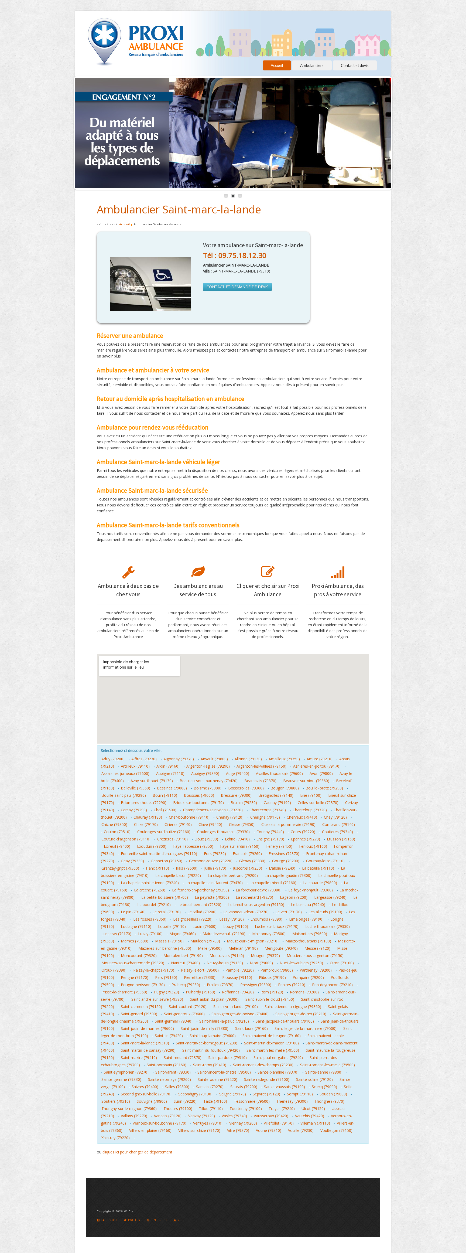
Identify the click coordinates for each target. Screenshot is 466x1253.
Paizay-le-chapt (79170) (153, 970)
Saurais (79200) (243, 1086)
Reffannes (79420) (238, 992)
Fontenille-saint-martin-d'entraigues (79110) (159, 853)
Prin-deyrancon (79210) (332, 984)
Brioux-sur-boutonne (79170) (198, 802)
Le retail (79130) (166, 911)
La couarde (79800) (320, 882)
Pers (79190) (166, 977)
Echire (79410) (237, 839)
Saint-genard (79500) (139, 1013)
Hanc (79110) (157, 868)
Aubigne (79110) (170, 773)
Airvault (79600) (214, 758)
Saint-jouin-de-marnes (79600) (147, 1028)
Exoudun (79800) (151, 846)
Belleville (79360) (135, 788)
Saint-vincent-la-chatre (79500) (224, 1072)
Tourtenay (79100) (245, 1108)
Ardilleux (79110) (135, 766)
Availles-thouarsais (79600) (279, 773)
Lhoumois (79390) (266, 919)
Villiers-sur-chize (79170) (199, 1130)
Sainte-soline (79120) (314, 1079)
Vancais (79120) (167, 1115)
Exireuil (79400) (117, 846)
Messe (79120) (317, 948)
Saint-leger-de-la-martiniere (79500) (306, 1028)
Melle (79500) (210, 948)
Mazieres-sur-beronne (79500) (164, 948)
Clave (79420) (210, 824)
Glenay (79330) (252, 860)
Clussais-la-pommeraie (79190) (288, 824)
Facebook (109, 1220)
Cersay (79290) (134, 809)
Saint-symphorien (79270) (126, 1072)
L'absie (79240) (282, 868)
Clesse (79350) (242, 824)
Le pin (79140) (133, 911)
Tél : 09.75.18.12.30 (234, 255)
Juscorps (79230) (247, 868)
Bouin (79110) (165, 795)
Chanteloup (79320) (310, 809)
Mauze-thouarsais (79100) (308, 941)
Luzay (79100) (150, 933)
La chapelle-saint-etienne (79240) (150, 882)
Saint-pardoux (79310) (227, 1057)
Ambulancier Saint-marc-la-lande (179, 209)
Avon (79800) (321, 773)
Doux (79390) (206, 839)
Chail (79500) (165, 809)
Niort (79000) (261, 962)
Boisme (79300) (207, 788)
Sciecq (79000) (324, 1086)
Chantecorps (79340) (267, 809)
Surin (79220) (185, 1101)
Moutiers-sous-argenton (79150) (315, 955)
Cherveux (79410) (302, 817)
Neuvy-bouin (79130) (225, 962)
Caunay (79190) (277, 802)
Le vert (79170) (288, 911)
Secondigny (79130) (195, 1094)
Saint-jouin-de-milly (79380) (204, 1028)
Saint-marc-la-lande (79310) (145, 1043)
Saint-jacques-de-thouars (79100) (285, 1021)
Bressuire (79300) (236, 795)
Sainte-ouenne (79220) (217, 1079)
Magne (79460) (182, 933)
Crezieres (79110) (172, 839)
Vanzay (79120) (201, 1115)
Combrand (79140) (338, 824)
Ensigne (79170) (270, 839)
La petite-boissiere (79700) (164, 897)
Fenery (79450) (279, 846)
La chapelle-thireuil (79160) (272, 882)
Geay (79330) (132, 860)
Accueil (277, 65)
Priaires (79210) (291, 984)
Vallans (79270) (134, 1115)
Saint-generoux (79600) (184, 1013)
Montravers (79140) (227, 955)
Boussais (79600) (199, 795)
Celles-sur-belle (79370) (318, 802)
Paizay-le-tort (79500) (200, 970)
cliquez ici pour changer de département (137, 1152)
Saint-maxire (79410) (139, 1057)
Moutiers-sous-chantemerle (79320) (132, 962)
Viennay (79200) (243, 1123)
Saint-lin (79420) (169, 1035)
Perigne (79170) (134, 977)
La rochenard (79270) (254, 897)
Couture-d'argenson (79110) (125, 839)
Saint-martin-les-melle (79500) (272, 1050)
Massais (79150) (169, 941)
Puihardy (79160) (200, 992)
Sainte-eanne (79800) (323, 1072)
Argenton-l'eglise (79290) (208, 766)
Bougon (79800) (284, 788)
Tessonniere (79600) (252, 1101)
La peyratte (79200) (212, 897)
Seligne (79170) (232, 1094)
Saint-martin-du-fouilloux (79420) (211, 1050)
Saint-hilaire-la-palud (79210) (224, 1021)
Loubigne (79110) (136, 926)
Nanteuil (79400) (185, 962)
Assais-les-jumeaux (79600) (125, 773)
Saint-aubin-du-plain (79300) (214, 999)
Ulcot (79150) (313, 1108)
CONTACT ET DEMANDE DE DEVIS (237, 286)
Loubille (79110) (172, 926)
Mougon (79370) (265, 955)
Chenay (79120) (230, 817)
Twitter (134, 1220)
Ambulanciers (312, 65)
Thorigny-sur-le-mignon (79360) (129, 1108)
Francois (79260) (247, 853)
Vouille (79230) (301, 1130)
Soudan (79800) (333, 1094)
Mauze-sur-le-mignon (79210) (253, 941)
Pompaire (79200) (308, 977)
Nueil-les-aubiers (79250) (301, 962)
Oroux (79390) (113, 970)
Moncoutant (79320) (139, 955)
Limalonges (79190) (306, 919)
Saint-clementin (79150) (141, 1006)
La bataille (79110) (318, 868)
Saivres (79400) (145, 1086)
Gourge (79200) (285, 860)
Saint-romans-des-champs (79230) (263, 1064)
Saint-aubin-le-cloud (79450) (269, 999)
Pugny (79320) (166, 992)
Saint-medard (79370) (182, 1057)
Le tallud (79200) (202, 911)
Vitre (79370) (238, 1130)
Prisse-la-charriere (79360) (124, 992)
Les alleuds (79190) (325, 911)
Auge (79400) (237, 773)
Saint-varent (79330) (173, 1072)
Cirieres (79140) (178, 824)
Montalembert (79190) (183, 955)
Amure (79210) (320, 758)
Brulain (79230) (244, 802)
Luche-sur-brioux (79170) (277, 926)
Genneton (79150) (166, 860)
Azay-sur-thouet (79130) (152, 780)
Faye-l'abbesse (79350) (193, 846)
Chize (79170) (146, 824)
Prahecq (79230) (186, 984)
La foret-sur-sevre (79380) (259, 890)
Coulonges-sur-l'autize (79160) (163, 831)
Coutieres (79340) (337, 831)
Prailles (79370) (220, 984)
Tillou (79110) (211, 1108)
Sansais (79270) (210, 1086)
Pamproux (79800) (277, 970)
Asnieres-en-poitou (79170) (317, 766)
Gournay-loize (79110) (325, 860)
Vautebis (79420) (309, 1115)
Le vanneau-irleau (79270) (246, 911)
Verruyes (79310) (207, 1123)
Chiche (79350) (114, 824)
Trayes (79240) (282, 1108)
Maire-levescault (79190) (224, 933)
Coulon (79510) (117, 831)
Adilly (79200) (113, 758)
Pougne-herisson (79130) (143, 984)
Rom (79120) (272, 992)
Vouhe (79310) (268, 1130)
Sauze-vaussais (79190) (284, 1086)
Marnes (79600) (134, 941)
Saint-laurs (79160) (251, 1028)
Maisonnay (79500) (269, 933)
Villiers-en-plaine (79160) (150, 1130)
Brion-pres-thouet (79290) (143, 802)
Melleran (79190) (243, 948)
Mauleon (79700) (205, 941)
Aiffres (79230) (144, 758)
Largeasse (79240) (330, 897)
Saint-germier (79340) (174, 1021)
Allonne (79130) (248, 758)
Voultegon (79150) (336, 1130)
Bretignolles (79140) (275, 795)
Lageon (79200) (293, 897)
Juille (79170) (215, 868)
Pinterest (158, 1220)
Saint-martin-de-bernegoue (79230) (206, 1043)
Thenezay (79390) (292, 1101)
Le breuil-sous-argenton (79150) (256, 904)
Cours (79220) (303, 831)
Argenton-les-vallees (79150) (261, 766)
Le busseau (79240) (308, 904)
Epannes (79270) (305, 839)
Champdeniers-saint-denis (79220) (213, 809)
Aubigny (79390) (205, 773)
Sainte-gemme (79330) (121, 1079)
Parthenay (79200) (316, 970)
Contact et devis (355, 65)
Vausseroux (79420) (271, 1115)
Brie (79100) (310, 795)
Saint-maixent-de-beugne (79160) (271, 1035)
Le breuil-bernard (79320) (199, 904)
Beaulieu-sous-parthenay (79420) (209, 780)
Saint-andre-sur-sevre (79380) (157, 999)
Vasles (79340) (234, 1115)
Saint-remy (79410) (209, 1064)
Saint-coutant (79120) (188, 1006)
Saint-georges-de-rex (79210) (300, 1013)
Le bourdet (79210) (154, 904)
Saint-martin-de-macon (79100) (271, 1043)
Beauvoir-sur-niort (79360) (306, 780)
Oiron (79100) (342, 962)
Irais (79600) (186, 868)
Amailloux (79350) (284, 758)
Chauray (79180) (147, 817)
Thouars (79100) (177, 1108)
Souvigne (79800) (152, 1101)
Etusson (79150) (341, 839)
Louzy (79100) (235, 926)
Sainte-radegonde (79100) (266, 1079)
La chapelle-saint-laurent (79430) (214, 882)
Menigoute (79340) (281, 948)
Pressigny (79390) (255, 984)
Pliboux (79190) (272, 977)
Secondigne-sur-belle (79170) (146, 1094)
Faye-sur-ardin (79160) (239, 846)
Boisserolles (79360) (246, 788)
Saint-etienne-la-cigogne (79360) (293, 1006)
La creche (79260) (149, 890)
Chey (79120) (335, 817)
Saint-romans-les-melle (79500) (327, 1064)
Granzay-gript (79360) (120, 868)
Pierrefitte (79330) (199, 977)
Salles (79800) (177, 1086)
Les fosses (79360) (149, 919)
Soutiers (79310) (115, 1101)
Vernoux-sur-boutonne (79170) (159, 1123)
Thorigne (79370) (329, 1101)
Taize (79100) (215, 1101)
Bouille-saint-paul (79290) (123, 795)
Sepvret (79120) (266, 1094)
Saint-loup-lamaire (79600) (213, 1035)
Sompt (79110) (300, 1094)
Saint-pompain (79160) (166, 1064)
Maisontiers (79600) (309, 933)
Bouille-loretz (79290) (324, 788)
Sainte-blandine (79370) (278, 1072)
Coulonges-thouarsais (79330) (223, 831)
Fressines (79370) (284, 853)
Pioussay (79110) (237, 977)
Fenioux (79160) (313, 846)
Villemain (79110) (315, 1123)
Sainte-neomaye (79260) (169, 1079)
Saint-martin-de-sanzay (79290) (148, 1050)
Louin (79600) (205, 926)
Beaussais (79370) (260, 780)
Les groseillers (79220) (193, 919)
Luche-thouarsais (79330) (327, 926)
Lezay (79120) (231, 919)
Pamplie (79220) (239, 970)
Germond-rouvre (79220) (210, 860)
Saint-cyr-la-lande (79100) (235, 1006)
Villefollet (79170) (279, 1123)
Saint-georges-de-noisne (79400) (240, 1013)
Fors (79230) (215, 853)
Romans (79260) (304, 992)
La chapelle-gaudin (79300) (288, 875)
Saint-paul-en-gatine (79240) (278, 1057)
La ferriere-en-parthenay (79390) (200, 890)
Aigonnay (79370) (178, 758)
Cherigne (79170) (265, 817)
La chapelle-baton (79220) (178, 875)
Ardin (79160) (168, 766)
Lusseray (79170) (116, 933)
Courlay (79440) (270, 831)
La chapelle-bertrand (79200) (233, 875)
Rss (179, 1220)
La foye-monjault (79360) (310, 890)
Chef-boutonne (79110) (189, 817)
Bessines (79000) (172, 788)
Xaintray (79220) (115, 1137)
